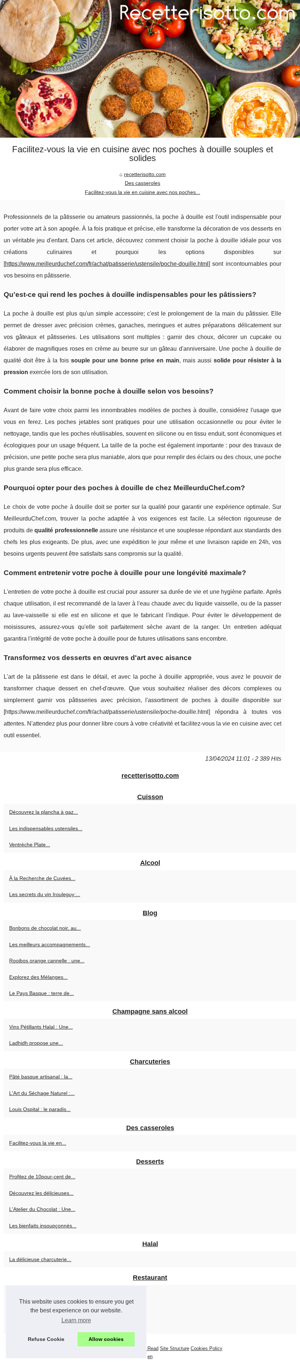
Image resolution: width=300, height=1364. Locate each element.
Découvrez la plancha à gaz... (43, 812)
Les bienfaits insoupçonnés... (42, 1226)
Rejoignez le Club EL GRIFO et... (47, 1309)
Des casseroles (142, 183)
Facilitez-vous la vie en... (37, 1143)
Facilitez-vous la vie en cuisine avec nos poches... (142, 192)
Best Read (147, 1348)
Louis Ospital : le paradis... (40, 1109)
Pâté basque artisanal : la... (40, 1077)
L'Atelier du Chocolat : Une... (42, 1209)
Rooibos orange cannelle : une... (47, 961)
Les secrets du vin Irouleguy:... (44, 894)
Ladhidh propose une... (36, 1043)
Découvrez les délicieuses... (41, 1193)
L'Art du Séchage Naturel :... (42, 1093)
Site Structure (174, 1348)
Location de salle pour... (36, 1325)
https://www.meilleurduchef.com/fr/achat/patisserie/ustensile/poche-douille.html (107, 264)
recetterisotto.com (145, 174)
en (150, 1356)
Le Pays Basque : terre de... (41, 993)
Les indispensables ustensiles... (45, 828)
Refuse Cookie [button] (46, 1339)
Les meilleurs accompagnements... (49, 944)
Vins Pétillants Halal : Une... (41, 1027)
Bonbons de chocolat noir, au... (45, 928)
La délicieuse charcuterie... (40, 1259)
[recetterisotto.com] (150, 69)
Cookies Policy (206, 1348)
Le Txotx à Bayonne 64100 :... (44, 1293)
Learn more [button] (76, 1320)
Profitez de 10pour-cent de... (42, 1176)
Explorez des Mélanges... (38, 977)
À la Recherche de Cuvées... (42, 878)
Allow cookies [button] (106, 1339)
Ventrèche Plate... (29, 844)
